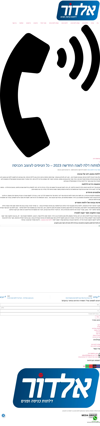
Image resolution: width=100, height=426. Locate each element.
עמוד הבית (97, 169)
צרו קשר (14, 23)
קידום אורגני (90, 422)
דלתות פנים (85, 23)
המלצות (21, 23)
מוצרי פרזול (43, 23)
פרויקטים (28, 23)
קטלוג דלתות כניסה (53, 23)
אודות (92, 23)
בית (98, 23)
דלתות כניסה (64, 23)
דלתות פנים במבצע (46, 220)
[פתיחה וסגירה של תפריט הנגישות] (3, 415)
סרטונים (36, 23)
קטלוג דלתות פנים (75, 23)
